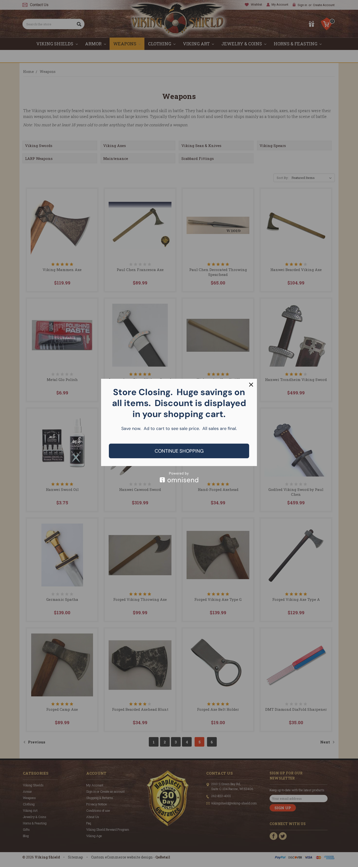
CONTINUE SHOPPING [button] (179, 451)
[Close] (251, 384)
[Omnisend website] (179, 477)
